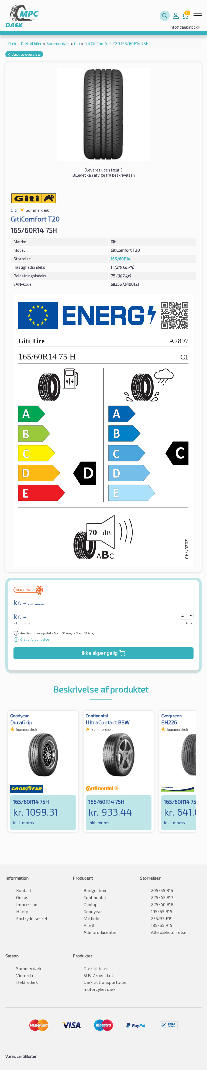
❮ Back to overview (24, 54)
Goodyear (93, 911)
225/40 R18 (162, 904)
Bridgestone (96, 890)
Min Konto (176, 16)
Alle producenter (100, 932)
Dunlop (91, 904)
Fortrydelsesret (31, 918)
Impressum (27, 904)
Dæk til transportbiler (105, 982)
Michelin (92, 918)
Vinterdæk (26, 975)
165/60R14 (120, 258)
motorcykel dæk (99, 989)
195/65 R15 (161, 911)
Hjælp (22, 911)
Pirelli (89, 925)
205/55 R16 (162, 890)
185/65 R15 (161, 925)
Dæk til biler (96, 968)
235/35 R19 (161, 918)
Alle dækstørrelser (169, 932)
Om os (22, 897)
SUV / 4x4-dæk (99, 975)
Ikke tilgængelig (100, 653)
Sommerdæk (28, 968)
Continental (95, 897)
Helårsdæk (27, 982)
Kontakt (23, 890)
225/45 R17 (162, 897)
